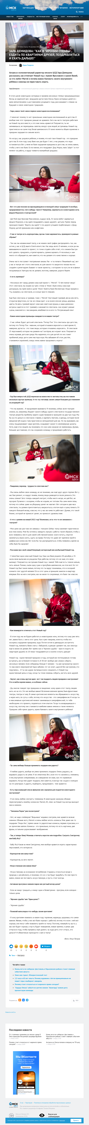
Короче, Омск (55, 17)
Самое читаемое (61, 8)
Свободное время (20, 17)
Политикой (62, 1120)
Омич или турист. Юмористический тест (31, 975)
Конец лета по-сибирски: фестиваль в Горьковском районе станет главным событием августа (63, 1036)
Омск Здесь (10, 8)
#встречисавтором (43, 16)
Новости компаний (43, 8)
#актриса (21, 955)
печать (47, 47)
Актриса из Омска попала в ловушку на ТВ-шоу (63, 1042)
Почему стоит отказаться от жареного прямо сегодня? (37, 984)
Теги (13, 955)
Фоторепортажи (76, 8)
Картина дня (28, 8)
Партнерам (28, 1103)
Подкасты (30, 16)
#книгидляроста (73, 16)
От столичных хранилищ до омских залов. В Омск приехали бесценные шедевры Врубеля (25, 1035)
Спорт (63, 16)
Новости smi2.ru (10, 1012)
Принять (76, 1120)
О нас (21, 1103)
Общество (10, 16)
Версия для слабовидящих (54, 1115)
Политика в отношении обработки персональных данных (52, 1103)
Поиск (81, 12)
